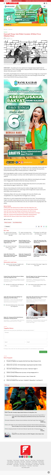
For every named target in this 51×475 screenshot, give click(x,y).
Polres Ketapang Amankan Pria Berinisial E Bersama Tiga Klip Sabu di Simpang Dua (43, 430)
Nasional (5, 32)
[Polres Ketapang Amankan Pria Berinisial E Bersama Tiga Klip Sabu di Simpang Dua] (22, 429)
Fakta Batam (28, 461)
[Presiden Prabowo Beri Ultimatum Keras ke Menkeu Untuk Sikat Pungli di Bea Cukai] (10, 235)
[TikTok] (31, 457)
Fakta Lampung (34, 463)
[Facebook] (20, 457)
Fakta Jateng (16, 461)
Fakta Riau (29, 465)
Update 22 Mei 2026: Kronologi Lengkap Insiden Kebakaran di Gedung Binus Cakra (21, 412)
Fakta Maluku (9, 464)
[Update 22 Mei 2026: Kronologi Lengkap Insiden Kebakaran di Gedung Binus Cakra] (25, 398)
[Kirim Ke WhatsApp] (46, 226)
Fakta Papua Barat (40, 460)
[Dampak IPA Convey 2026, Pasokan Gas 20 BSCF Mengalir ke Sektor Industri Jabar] (8, 435)
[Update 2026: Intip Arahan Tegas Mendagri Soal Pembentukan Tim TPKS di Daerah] (40, 235)
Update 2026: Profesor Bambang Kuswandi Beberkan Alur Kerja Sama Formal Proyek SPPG (31, 0)
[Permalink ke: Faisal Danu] (5, 38)
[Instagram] (25, 457)
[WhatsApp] (29, 457)
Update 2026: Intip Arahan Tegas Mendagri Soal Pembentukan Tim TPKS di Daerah (20, 211)
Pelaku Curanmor (7, 222)
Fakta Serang (27, 463)
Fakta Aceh (27, 460)
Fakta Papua (33, 460)
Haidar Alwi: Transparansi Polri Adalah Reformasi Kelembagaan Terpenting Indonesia (20, 214)
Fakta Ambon (16, 465)
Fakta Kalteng (41, 461)
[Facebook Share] (36, 226)
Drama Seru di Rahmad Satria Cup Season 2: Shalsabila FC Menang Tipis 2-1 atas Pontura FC (25, 380)
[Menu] (4, 3)
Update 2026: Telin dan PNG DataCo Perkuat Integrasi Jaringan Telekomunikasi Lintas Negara (22, 212)
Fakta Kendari (16, 464)
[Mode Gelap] (44, 3)
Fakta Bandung (10, 461)
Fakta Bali (16, 463)
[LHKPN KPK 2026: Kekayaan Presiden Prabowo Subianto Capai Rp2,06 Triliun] (40, 249)
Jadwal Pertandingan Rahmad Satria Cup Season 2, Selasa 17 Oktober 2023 (21, 376)
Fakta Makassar (10, 463)
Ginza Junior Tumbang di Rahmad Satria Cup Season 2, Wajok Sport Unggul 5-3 (22, 368)
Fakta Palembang (29, 464)
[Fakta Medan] (12, 3)
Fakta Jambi (21, 463)
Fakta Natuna (35, 465)
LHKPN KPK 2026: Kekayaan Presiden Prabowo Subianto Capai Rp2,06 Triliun (19, 216)
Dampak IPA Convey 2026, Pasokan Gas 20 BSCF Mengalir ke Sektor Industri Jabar (28, 433)
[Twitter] (22, 457)
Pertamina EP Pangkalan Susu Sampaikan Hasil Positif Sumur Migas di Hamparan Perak (24, 361)
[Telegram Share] (44, 226)
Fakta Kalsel (34, 461)
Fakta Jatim (22, 461)
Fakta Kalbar (9, 460)
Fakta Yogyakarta (23, 465)
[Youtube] (27, 457)
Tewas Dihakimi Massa (17, 222)
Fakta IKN (22, 460)
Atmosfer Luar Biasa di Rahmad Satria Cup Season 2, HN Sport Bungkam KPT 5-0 (22, 372)
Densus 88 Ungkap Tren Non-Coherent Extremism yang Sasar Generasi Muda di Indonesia (21, 209)
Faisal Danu (8, 38)
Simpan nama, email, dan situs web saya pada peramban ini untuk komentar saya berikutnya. (24, 348)
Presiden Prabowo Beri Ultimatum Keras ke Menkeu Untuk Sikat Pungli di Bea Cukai (20, 207)
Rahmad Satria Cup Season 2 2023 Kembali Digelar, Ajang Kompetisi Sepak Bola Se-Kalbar (24, 364)
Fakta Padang (41, 463)
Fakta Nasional (16, 460)
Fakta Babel (22, 464)
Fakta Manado (36, 464)
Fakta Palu (42, 464)
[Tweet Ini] (39, 226)
